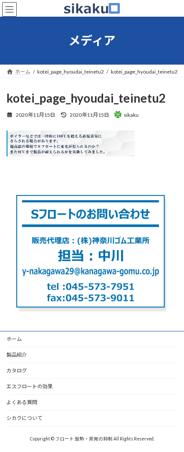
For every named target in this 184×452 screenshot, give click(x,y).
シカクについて (24, 418)
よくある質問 (21, 402)
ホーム (14, 339)
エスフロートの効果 (29, 386)
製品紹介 (16, 355)
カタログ (16, 370)
